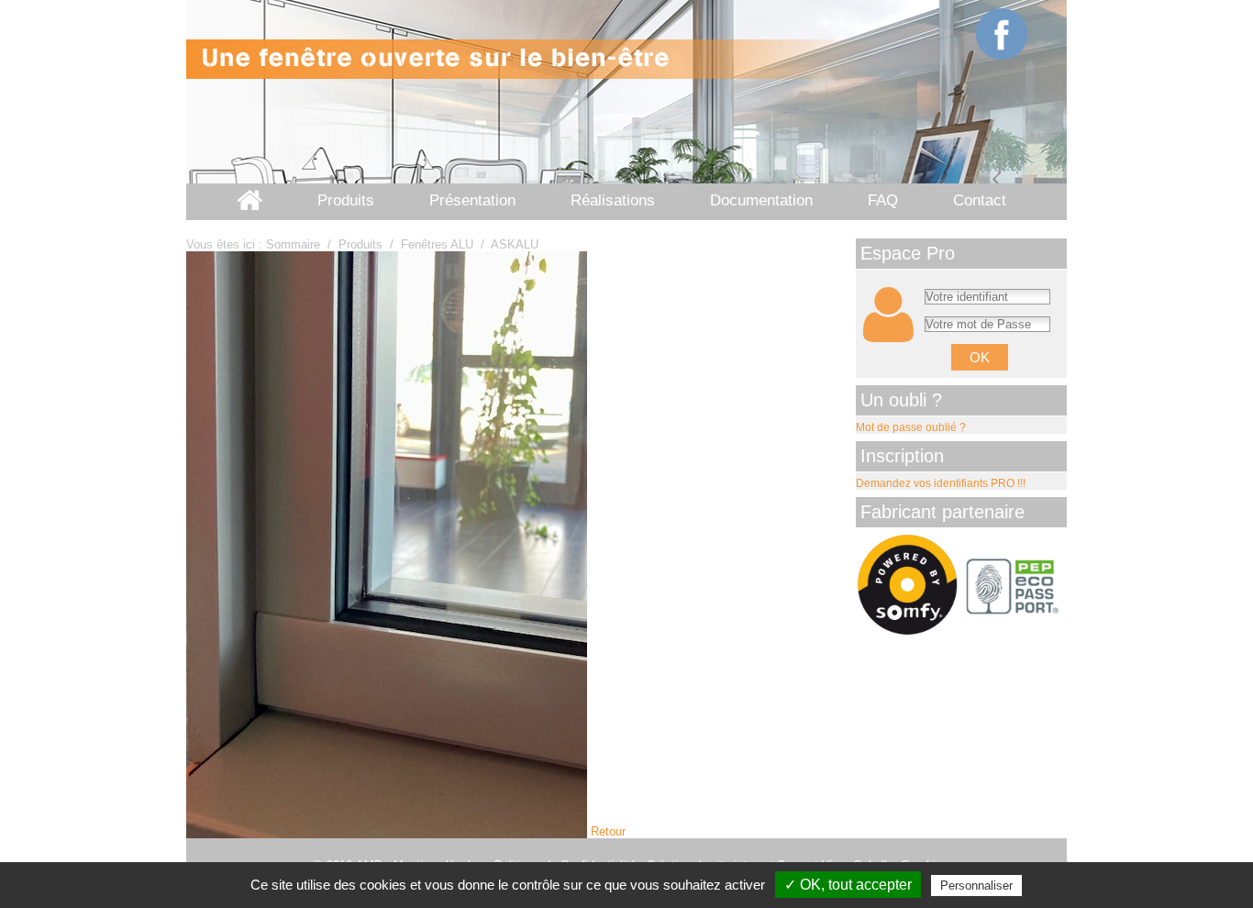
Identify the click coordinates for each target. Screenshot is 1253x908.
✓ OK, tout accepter (848, 884)
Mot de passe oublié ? (911, 427)
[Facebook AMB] (1002, 34)
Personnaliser (976, 885)
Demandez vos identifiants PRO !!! (941, 483)
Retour (608, 831)
